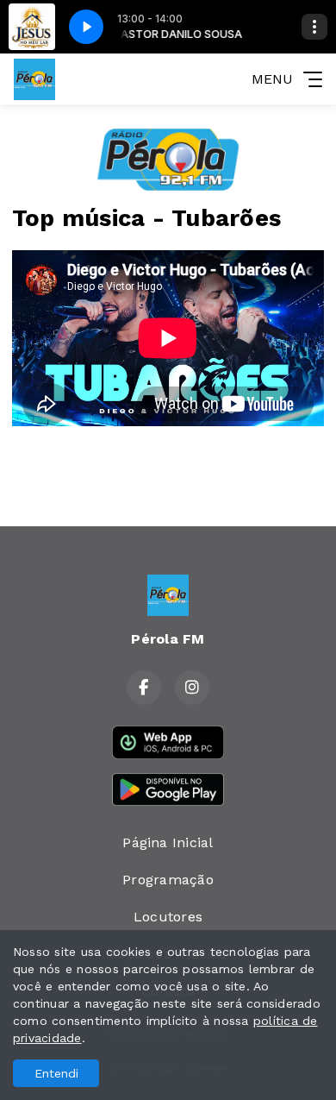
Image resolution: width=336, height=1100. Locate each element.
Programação (168, 879)
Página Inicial (167, 842)
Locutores (168, 916)
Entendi (56, 1073)
